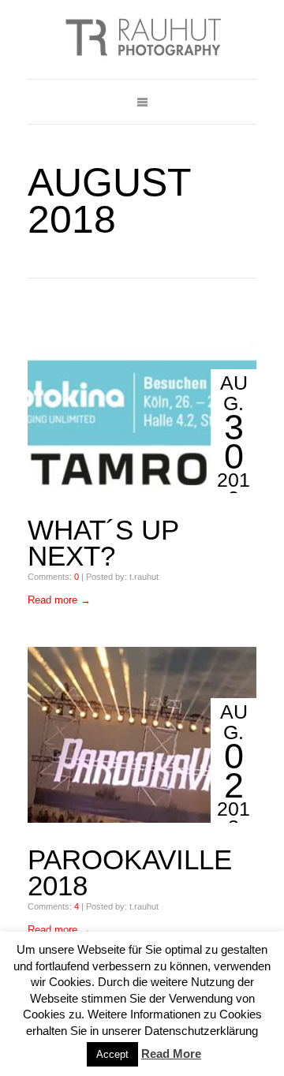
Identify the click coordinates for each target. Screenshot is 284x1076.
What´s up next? (103, 543)
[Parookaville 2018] (142, 734)
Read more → (59, 600)
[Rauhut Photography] (142, 39)
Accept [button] (112, 1054)
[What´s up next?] (142, 405)
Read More (171, 1053)
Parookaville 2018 (130, 872)
